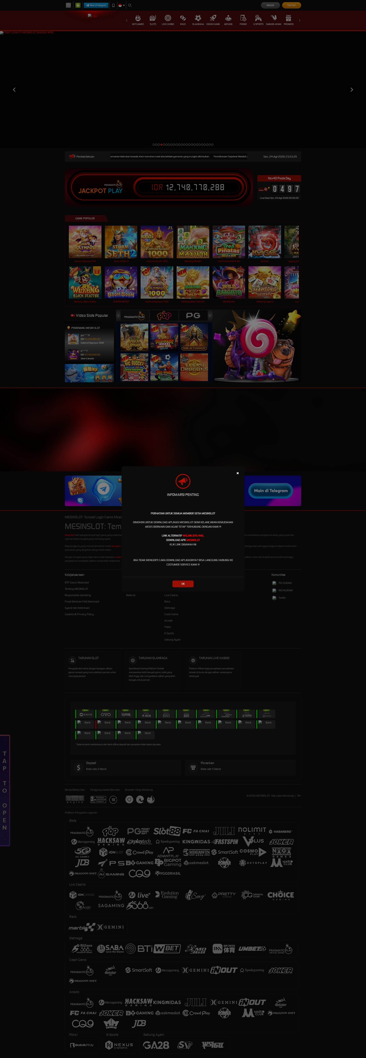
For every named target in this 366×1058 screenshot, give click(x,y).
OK (183, 584)
